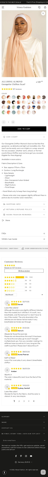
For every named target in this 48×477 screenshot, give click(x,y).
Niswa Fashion (20, 470)
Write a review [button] (24, 271)
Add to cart (24, 129)
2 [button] (19, 401)
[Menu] (3, 7)
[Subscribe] (45, 440)
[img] (16, 302)
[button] (39, 7)
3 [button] (24, 401)
